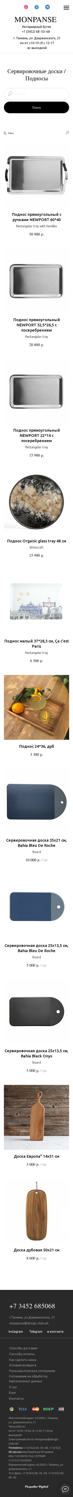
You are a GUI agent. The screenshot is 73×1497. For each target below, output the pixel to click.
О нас (13, 1387)
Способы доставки (23, 1348)
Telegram (35, 1331)
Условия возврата (22, 1365)
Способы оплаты (22, 1354)
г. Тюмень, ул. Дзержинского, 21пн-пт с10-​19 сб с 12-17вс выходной (37, 43)
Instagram (16, 1331)
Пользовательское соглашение (32, 1371)
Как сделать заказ (22, 1360)
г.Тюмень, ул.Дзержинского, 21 (32, 1317)
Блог (12, 1392)
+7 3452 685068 (32, 1305)
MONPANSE (35, 19)
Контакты (16, 1398)
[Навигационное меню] (66, 8)
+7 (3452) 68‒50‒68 (36, 31)
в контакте (55, 1331)
